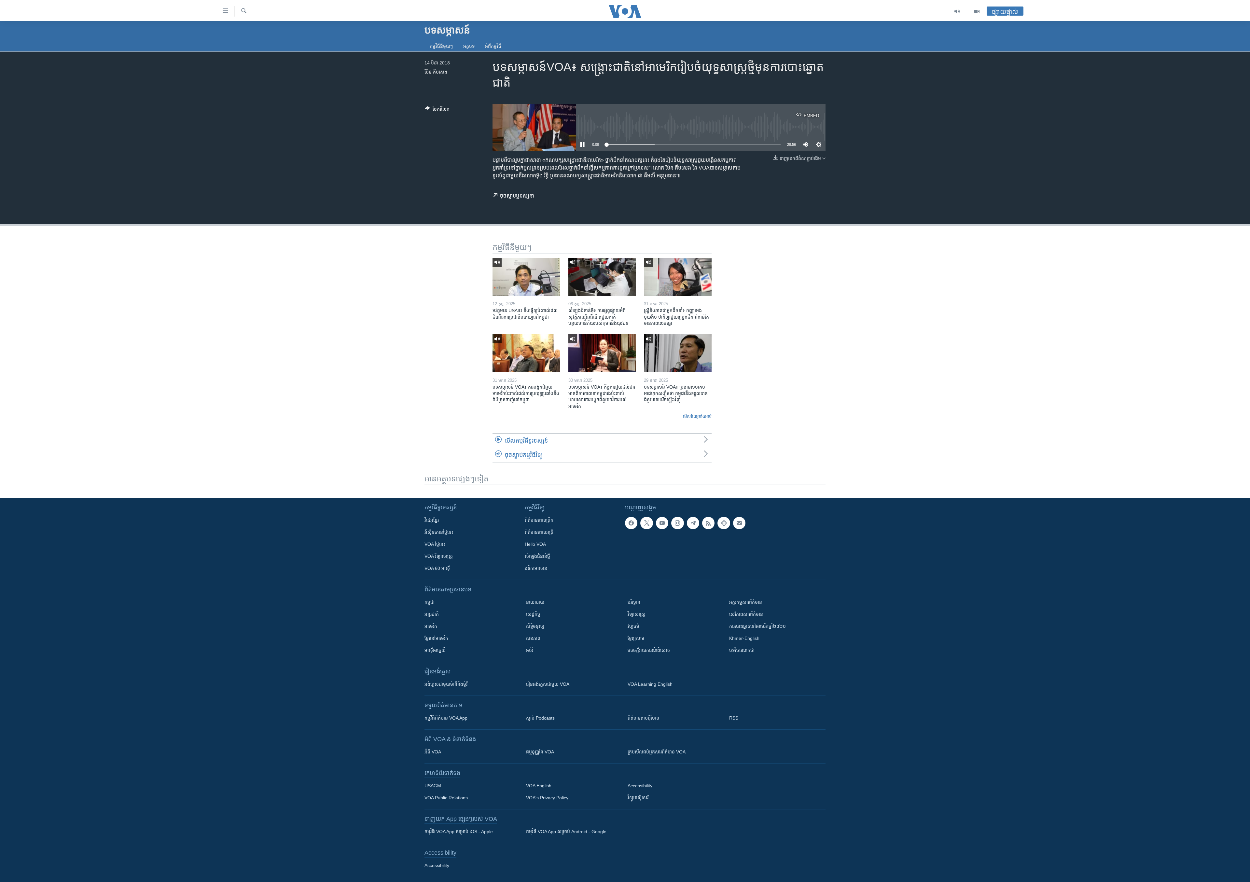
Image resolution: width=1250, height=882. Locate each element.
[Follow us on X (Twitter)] (646, 523)
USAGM (432, 785)
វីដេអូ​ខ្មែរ (431, 520)
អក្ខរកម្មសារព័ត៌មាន (745, 602)
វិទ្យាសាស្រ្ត (637, 614)
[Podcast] (723, 523)
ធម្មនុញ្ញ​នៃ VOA (540, 751)
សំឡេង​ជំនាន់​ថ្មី (537, 556)
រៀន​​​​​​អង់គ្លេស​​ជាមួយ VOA (547, 684)
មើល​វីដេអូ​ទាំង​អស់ (697, 416)
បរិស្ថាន (634, 602)
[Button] (437, 110)
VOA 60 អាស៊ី (437, 568)
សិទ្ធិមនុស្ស (535, 626)
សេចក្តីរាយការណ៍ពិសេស (649, 650)
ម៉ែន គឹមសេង (435, 72)
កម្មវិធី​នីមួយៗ (441, 46)
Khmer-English (744, 638)
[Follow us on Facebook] (631, 523)
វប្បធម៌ (633, 626)
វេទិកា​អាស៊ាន (536, 568)
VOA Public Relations (446, 797)
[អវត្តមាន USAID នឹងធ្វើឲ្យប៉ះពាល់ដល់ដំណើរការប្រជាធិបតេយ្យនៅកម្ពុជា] (526, 277)
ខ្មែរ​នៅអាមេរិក (436, 638)
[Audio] (957, 11)
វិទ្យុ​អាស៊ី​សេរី (638, 797)
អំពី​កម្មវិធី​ (493, 46)
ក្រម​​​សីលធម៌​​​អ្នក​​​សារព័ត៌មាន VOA (657, 751)
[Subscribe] (739, 523)
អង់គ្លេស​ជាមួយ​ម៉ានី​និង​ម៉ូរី (445, 684)
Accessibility (640, 785)
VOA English (538, 785)
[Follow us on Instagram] (677, 523)
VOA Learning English (650, 684)
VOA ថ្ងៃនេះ (434, 544)
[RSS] (708, 523)
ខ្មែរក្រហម (636, 638)
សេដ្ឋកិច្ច (533, 614)
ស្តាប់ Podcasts (540, 718)
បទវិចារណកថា (742, 650)
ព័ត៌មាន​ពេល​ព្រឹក (539, 520)
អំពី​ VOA (432, 751)
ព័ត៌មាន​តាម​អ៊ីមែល (643, 718)
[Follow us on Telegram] (693, 523)
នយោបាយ (535, 602)
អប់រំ (529, 650)
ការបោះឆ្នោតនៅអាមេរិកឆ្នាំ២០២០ (757, 626)
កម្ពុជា (429, 602)
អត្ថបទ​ (469, 46)
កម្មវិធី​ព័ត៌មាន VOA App (445, 718)
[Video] (977, 11)
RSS (733, 718)
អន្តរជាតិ (431, 614)
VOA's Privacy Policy (547, 797)
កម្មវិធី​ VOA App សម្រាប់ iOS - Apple (458, 831)
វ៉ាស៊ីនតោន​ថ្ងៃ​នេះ (438, 532)
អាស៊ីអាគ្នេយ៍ (435, 650)
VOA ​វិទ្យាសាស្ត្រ (438, 556)
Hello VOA (535, 544)
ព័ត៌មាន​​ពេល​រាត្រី (539, 532)
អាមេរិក (430, 626)
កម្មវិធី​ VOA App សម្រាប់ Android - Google (566, 831)
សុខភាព (533, 638)
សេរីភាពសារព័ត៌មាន (746, 614)
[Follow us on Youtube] (662, 523)
